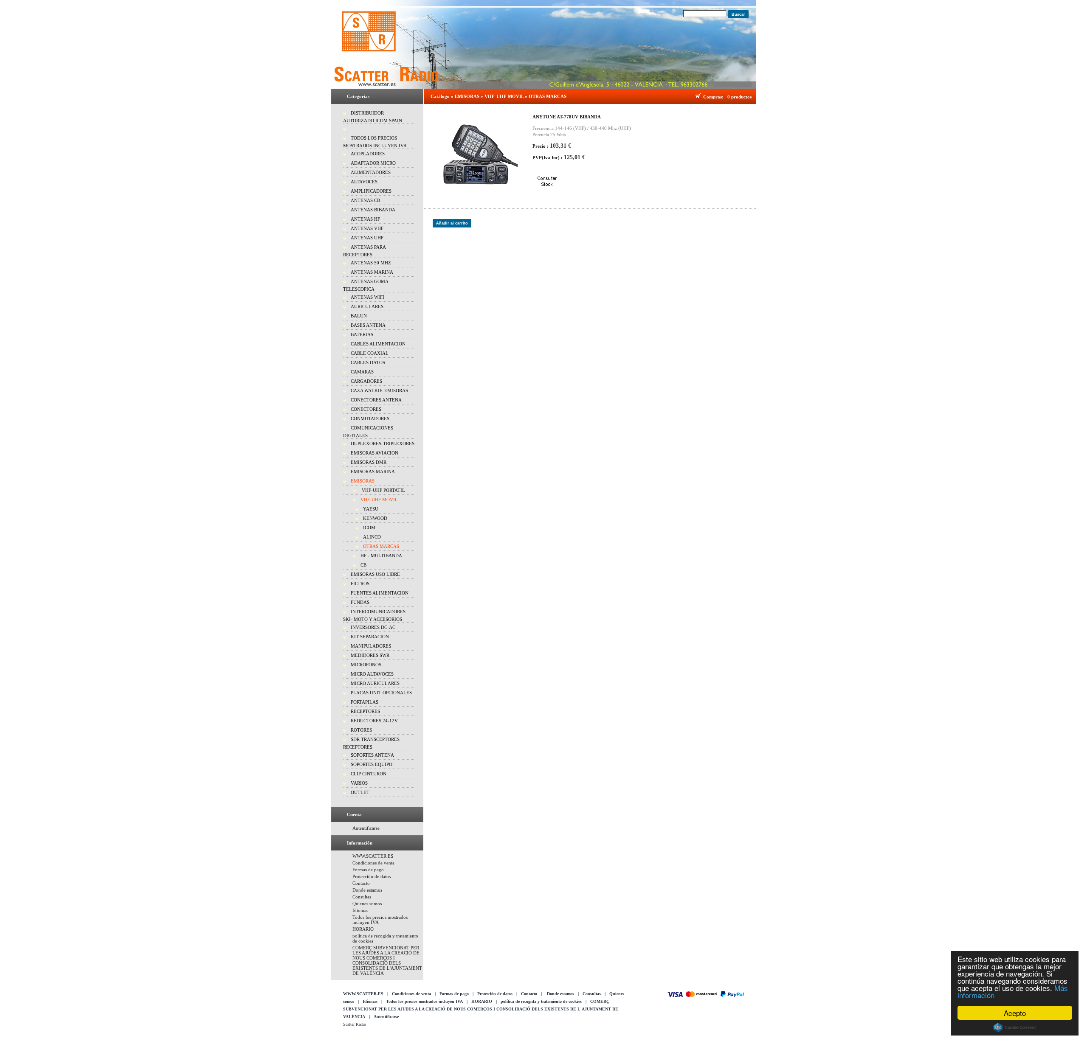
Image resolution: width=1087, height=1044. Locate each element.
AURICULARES (367, 306)
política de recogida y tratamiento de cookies (541, 1001)
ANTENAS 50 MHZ (371, 262)
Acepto (1015, 1013)
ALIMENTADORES (371, 172)
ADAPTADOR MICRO (373, 163)
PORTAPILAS (364, 701)
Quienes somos (367, 903)
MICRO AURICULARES (375, 683)
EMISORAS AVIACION (374, 452)
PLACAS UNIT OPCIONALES (381, 692)
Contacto (361, 883)
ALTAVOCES (364, 181)
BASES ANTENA (368, 325)
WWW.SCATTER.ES (372, 856)
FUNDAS (360, 602)
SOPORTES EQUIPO (371, 764)
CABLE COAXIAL (370, 353)
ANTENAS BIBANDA (373, 209)
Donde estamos (367, 889)
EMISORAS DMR (368, 462)
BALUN (359, 315)
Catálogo (440, 96)
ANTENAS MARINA (372, 272)
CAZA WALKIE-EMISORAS (379, 390)
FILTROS (360, 583)
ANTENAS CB (365, 200)
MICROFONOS (366, 664)
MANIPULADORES (371, 645)
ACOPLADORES (368, 153)
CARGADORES (366, 381)
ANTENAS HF (365, 219)
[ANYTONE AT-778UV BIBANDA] (475, 151)
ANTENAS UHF (367, 237)
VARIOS (359, 783)
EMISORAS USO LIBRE (375, 574)
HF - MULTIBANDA (381, 555)
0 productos (739, 96)
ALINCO (372, 536)
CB (363, 564)
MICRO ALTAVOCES (372, 673)
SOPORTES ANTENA (372, 755)
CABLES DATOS (368, 362)
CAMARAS (362, 371)
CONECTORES (366, 409)
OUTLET (360, 792)
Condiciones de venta (373, 862)
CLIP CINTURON (368, 773)
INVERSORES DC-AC (373, 627)
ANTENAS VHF (367, 228)
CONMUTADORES (370, 418)
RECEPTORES (365, 711)
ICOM (369, 527)
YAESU (370, 508)
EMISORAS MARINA (373, 471)
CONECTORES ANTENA (376, 399)
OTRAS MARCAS (381, 546)
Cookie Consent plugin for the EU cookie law (1015, 1027)
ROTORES (361, 729)
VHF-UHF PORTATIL (382, 490)
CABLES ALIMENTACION (378, 343)
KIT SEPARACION (370, 636)
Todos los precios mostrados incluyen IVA (424, 1001)
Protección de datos (371, 876)
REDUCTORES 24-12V (374, 720)
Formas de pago (368, 869)
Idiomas (360, 910)
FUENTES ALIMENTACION (379, 592)
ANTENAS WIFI (367, 297)
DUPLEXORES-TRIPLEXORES (382, 443)
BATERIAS (362, 334)
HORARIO (363, 929)
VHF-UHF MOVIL (379, 499)
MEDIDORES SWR (370, 655)
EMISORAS (363, 480)
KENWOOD (375, 518)
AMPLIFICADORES (371, 191)
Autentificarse (366, 828)
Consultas (361, 896)
